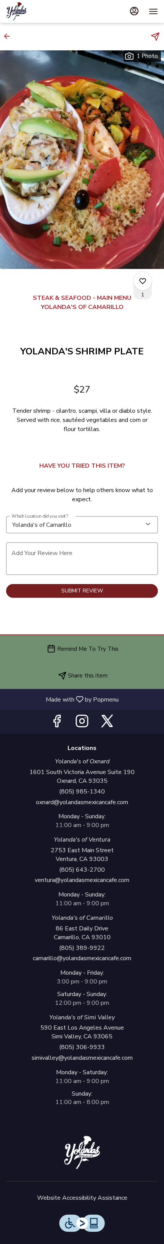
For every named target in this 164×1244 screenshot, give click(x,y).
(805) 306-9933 (82, 1047)
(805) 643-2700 (82, 870)
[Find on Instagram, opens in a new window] (82, 723)
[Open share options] (155, 36)
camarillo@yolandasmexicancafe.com (82, 958)
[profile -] (134, 11)
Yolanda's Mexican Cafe (82, 1152)
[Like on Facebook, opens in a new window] (57, 723)
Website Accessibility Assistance (82, 1198)
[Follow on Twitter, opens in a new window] (107, 723)
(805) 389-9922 (82, 948)
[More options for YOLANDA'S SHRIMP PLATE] (142, 281)
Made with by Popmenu (62, 699)
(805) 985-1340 (82, 791)
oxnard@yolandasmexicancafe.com (82, 802)
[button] (9, 36)
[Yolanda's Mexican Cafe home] (40, 11)
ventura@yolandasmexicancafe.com (82, 880)
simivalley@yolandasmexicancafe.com (82, 1058)
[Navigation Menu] (153, 11)
